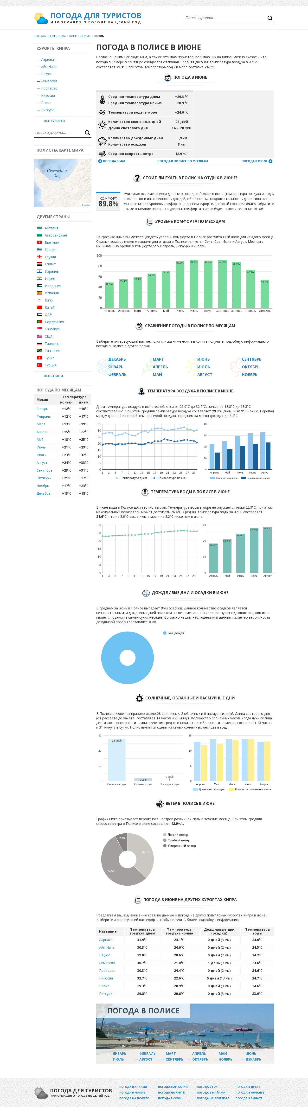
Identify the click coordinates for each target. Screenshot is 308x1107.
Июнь (41, 447)
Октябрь (44, 478)
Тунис (49, 358)
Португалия (54, 322)
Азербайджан (56, 235)
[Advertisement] (233, 124)
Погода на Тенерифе (213, 1098)
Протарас (49, 88)
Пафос (46, 73)
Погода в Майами (211, 1092)
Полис (85, 36)
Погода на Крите (171, 1092)
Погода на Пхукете (134, 1098)
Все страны (53, 376)
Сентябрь (44, 470)
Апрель (42, 431)
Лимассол (49, 81)
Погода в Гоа (207, 1086)
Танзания (52, 350)
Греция (50, 249)
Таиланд (51, 343)
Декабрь (44, 493)
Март (41, 424)
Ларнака (48, 59)
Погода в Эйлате (249, 1098)
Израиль (52, 271)
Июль (41, 455)
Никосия (48, 95)
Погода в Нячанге (250, 1092)
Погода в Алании (133, 1086)
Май (40, 439)
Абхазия (51, 228)
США (48, 336)
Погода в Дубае (248, 1086)
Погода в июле (255, 161)
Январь (42, 408)
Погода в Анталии (173, 1086)
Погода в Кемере (132, 1092)
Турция (50, 365)
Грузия (50, 257)
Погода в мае (114, 161)
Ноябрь (43, 485)
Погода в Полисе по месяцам (182, 161)
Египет (50, 264)
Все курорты (54, 121)
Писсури (47, 110)
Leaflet (86, 205)
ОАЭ (48, 314)
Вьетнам (52, 242)
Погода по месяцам (50, 36)
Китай (50, 307)
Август (42, 462)
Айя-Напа (49, 66)
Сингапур (52, 329)
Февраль (44, 416)
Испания (52, 293)
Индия (50, 278)
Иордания (53, 285)
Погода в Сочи (169, 1098)
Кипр (73, 36)
